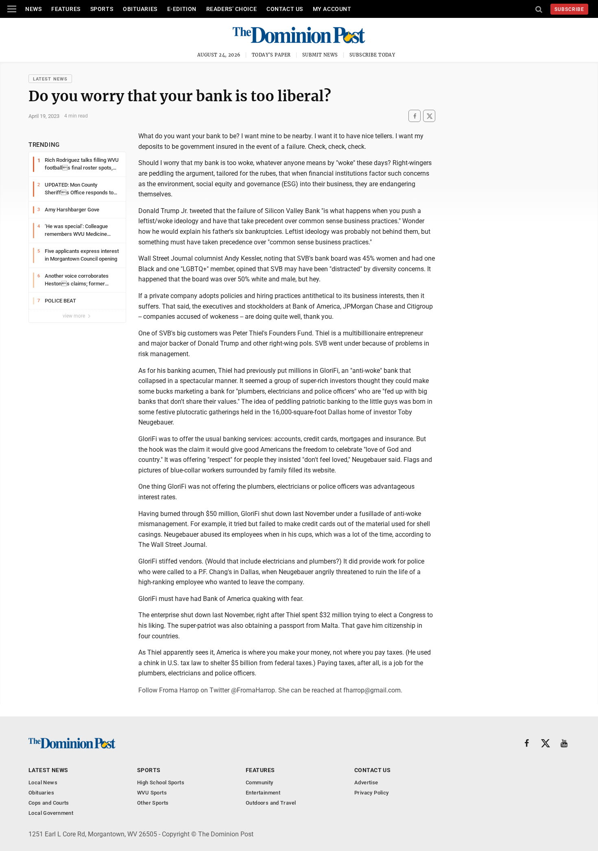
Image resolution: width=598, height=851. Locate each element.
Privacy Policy (371, 793)
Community (259, 782)
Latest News (50, 79)
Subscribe (569, 9)
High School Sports (160, 782)
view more (74, 316)
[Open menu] (11, 9)
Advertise (366, 782)
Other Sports (153, 803)
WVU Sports (152, 793)
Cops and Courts (48, 803)
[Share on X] (429, 116)
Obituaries (140, 9)
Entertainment (263, 793)
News (33, 9)
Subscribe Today (372, 55)
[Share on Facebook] (414, 116)
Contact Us (284, 9)
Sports (101, 9)
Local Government (50, 813)
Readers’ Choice (231, 9)
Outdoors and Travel (271, 803)
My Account (332, 9)
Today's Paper (271, 55)
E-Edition (181, 9)
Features (65, 9)
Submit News (320, 55)
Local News (42, 782)
